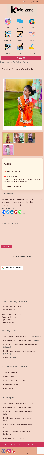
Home (2, 62)
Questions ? (20, 28)
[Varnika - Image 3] (29, 143)
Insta (41, 2)
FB (37, 2)
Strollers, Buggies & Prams (11, 314)
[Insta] (8, 453)
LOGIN (32, 28)
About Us (12, 444)
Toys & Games (7, 320)
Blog (20, 53)
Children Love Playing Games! (14, 380)
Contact (38, 444)
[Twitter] (8, 212)
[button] (19, 58)
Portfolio (8, 53)
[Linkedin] (12, 212)
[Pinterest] (15, 212)
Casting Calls (7, 40)
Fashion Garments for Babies (12, 306)
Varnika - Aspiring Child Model (18, 68)
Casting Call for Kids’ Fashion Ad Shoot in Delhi (20, 344)
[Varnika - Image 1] (8, 143)
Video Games (8, 389)
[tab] (6, 246)
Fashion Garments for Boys (11, 309)
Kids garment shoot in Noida (13, 438)
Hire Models (20, 40)
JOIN (7, 28)
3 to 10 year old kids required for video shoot (19, 351)
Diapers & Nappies (9, 317)
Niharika (6, 358)
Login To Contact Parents (22, 256)
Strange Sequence (10, 372)
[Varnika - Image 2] (19, 143)
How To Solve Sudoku (11, 384)
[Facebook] (4, 212)
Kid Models (32, 40)
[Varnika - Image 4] (8, 154)
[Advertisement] (22, 239)
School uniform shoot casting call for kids (18, 336)
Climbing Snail (8, 376)
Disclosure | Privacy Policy (23, 444)
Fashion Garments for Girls (11, 312)
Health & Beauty (8, 322)
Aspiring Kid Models (13, 62)
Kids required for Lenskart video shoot (17, 340)
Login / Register (29, 2)
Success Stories (32, 53)
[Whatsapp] (19, 212)
